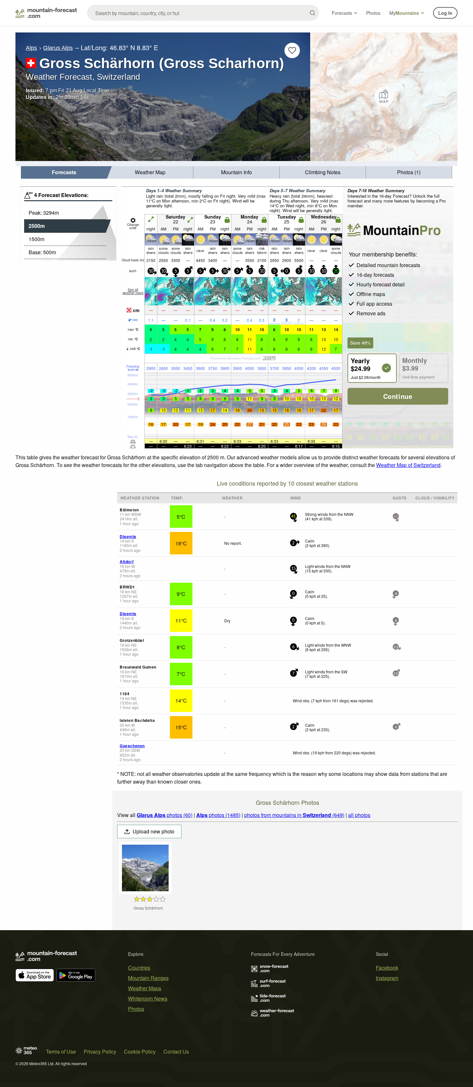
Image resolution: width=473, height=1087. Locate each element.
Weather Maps (144, 988)
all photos (359, 815)
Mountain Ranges (148, 978)
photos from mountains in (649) (294, 815)
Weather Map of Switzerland (408, 465)
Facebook (387, 967)
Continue (398, 396)
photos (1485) (218, 815)
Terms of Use (61, 1051)
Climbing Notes (322, 172)
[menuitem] (64, 172)
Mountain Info (236, 172)
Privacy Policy (100, 1051)
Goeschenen (132, 746)
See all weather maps (133, 291)
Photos (373, 13)
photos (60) (164, 815)
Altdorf (127, 561)
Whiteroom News (147, 998)
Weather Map (150, 172)
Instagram (387, 978)
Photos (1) (409, 172)
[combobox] (203, 13)
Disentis (128, 536)
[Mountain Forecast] (46, 13)
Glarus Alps (58, 48)
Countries (139, 967)
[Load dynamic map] (384, 96)
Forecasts (342, 13)
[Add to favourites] (292, 50)
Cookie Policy (140, 1051)
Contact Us (176, 1051)
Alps (31, 48)
